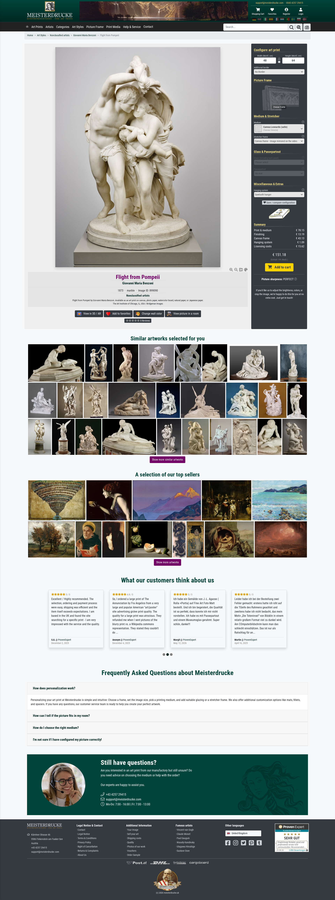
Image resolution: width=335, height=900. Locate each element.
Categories (62, 27)
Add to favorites (120, 313)
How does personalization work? (54, 688)
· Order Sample (133, 855)
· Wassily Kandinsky (185, 842)
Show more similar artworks (167, 459)
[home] (27, 27)
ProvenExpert (68, 639)
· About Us (81, 855)
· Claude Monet (183, 834)
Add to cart (281, 267)
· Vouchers (131, 850)
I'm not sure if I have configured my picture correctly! (67, 740)
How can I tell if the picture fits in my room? (61, 716)
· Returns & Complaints (87, 850)
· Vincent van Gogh (185, 829)
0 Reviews (145, 320)
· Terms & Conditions (86, 838)
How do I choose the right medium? (56, 728)
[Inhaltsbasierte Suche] (299, 27)
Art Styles (78, 27)
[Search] (291, 27)
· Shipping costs (133, 838)
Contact (148, 26)
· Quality (130, 842)
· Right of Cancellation (87, 846)
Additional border (261, 67)
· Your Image (132, 829)
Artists (49, 27)
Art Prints (37, 27)
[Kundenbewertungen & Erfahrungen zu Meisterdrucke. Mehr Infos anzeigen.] (292, 837)
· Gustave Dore (183, 850)
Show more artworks (167, 562)
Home (30, 35)
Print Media (113, 27)
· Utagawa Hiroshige (185, 846)
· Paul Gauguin (183, 838)
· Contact (81, 829)
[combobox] (279, 71)
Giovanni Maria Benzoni (84, 35)
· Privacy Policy (84, 842)
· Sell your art (132, 834)
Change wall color (151, 313)
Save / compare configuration (280, 202)
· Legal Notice (83, 834)
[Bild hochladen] (307, 27)
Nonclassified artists (59, 35)
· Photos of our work (135, 846)
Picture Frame (94, 27)
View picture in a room (185, 313)
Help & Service (132, 27)
